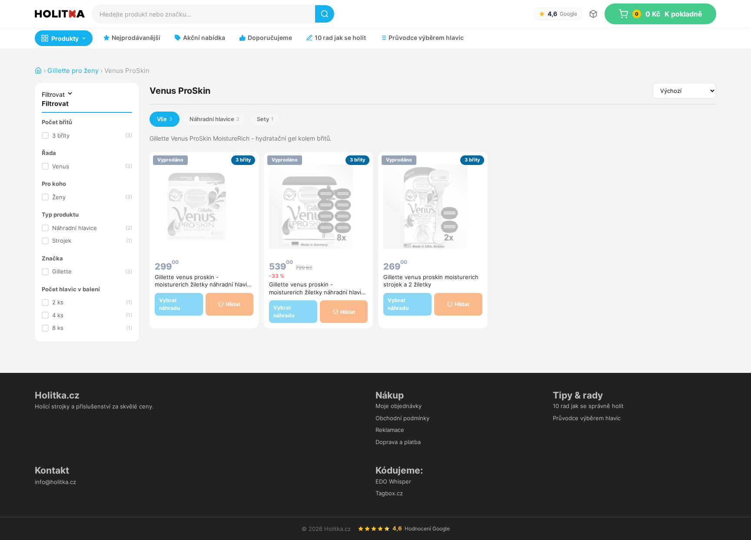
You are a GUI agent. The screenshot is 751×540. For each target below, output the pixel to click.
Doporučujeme (270, 37)
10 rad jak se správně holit (588, 405)
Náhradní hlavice (92, 227)
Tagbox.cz (389, 493)
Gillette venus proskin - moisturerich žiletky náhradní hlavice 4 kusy (204, 284)
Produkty (65, 38)
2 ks (92, 302)
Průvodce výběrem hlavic (426, 37)
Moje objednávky (399, 405)
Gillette (92, 271)
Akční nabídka (204, 37)
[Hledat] (324, 13)
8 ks (92, 327)
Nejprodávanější (136, 37)
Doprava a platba (398, 441)
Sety (265, 118)
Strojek (92, 240)
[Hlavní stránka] (38, 70)
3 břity (92, 135)
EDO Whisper (393, 481)
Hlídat (233, 304)
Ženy (92, 197)
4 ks (92, 315)
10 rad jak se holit (340, 37)
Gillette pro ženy (73, 70)
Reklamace (390, 429)
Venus (92, 166)
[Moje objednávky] (593, 14)
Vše (164, 118)
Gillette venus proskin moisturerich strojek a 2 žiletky (431, 280)
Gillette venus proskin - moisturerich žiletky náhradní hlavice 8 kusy (318, 292)
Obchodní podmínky (402, 418)
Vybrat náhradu (169, 304)
